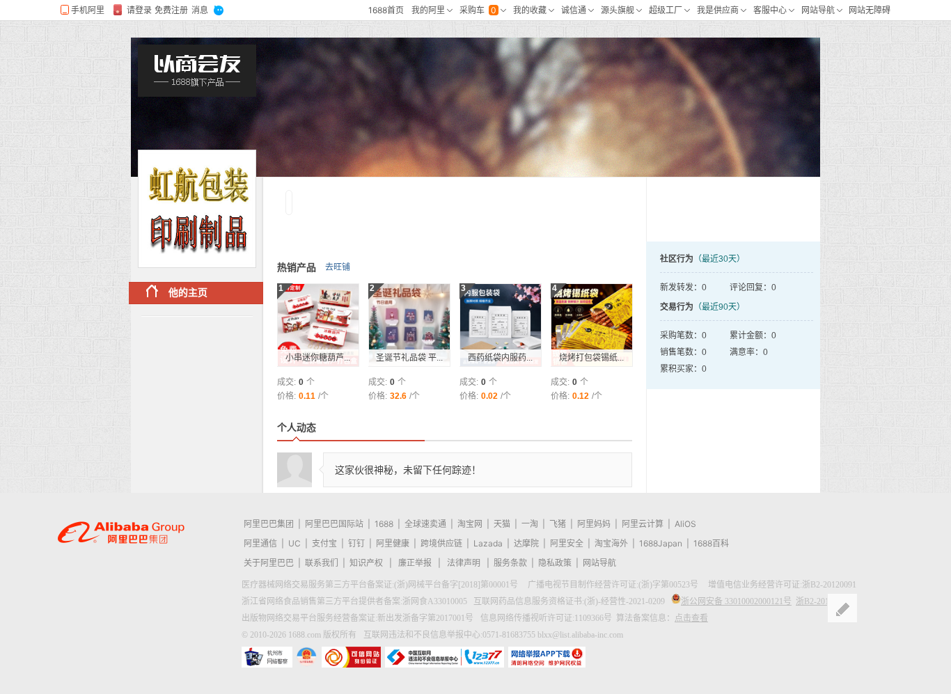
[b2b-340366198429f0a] (197, 209)
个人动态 (296, 427)
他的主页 (187, 292)
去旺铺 (337, 267)
